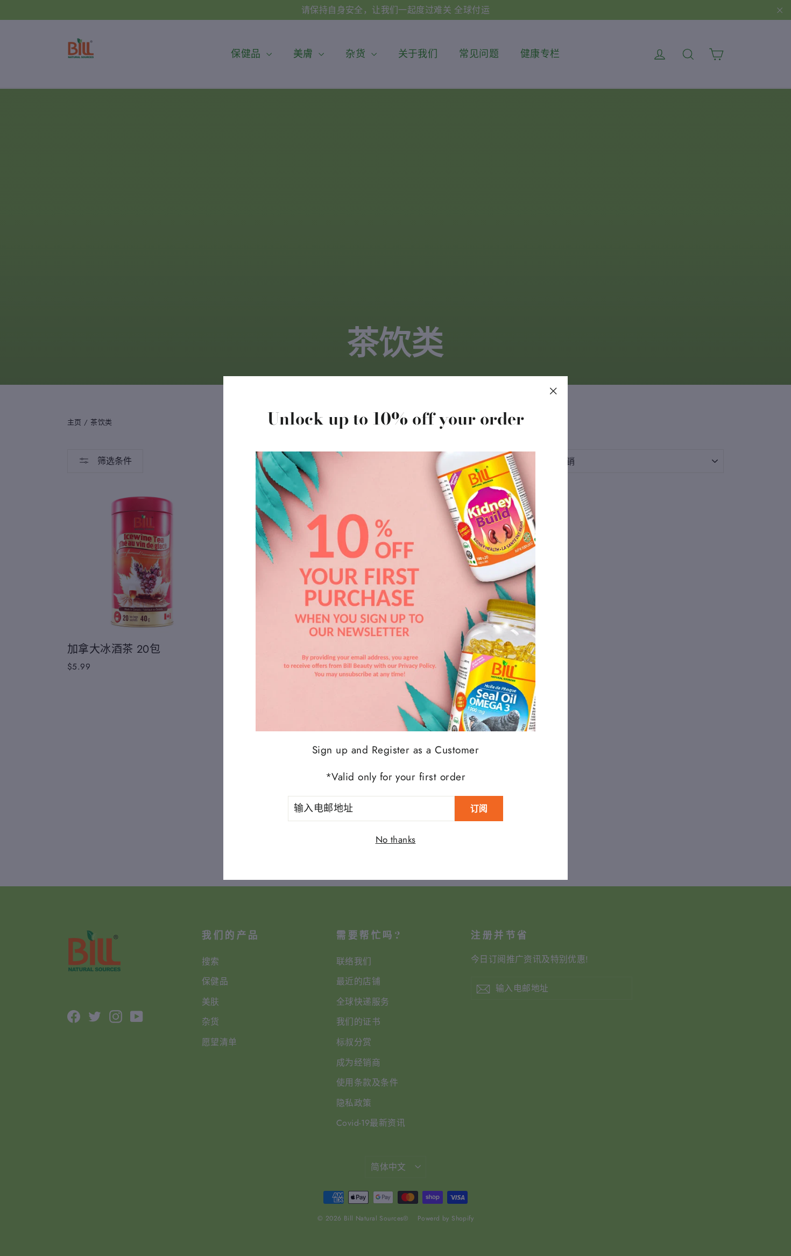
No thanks (396, 839)
